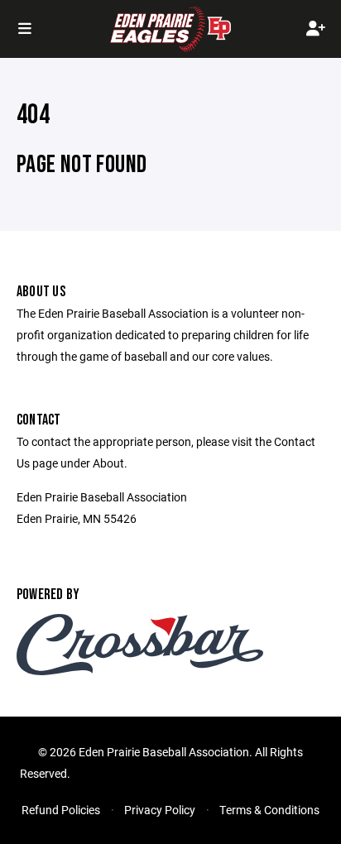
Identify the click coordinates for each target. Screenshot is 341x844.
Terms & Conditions (269, 810)
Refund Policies (61, 810)
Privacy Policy (159, 810)
